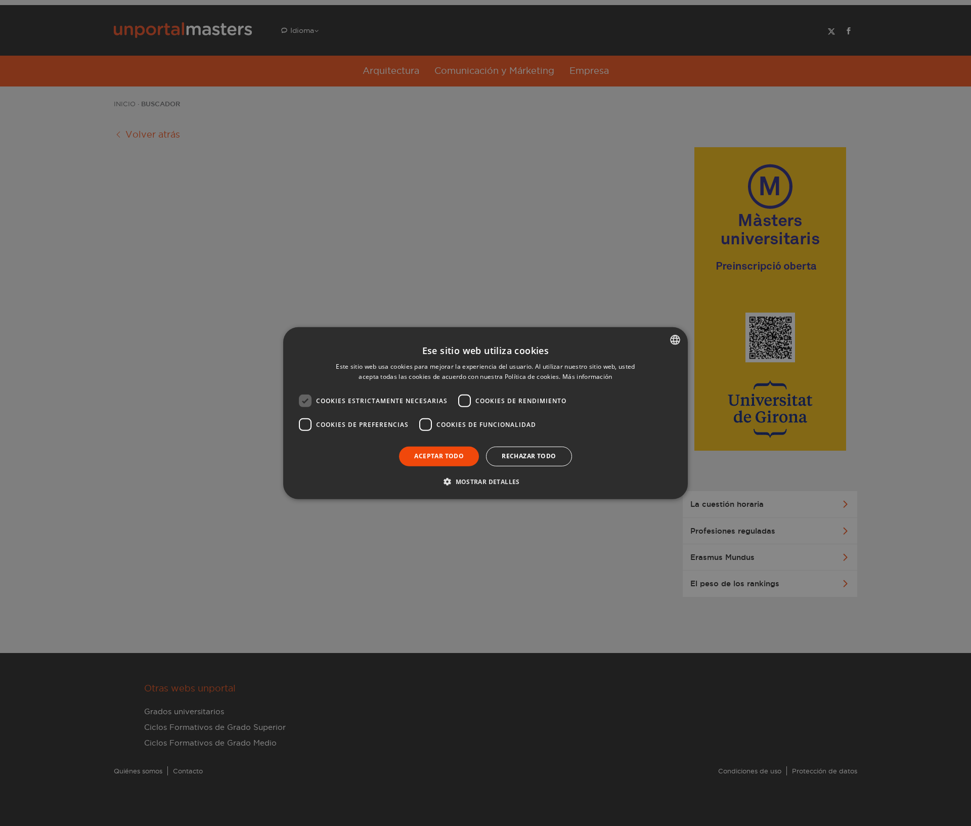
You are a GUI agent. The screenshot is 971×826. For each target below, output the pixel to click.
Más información (587, 376)
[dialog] (485, 413)
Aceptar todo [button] (439, 456)
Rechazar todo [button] (529, 456)
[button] (485, 481)
